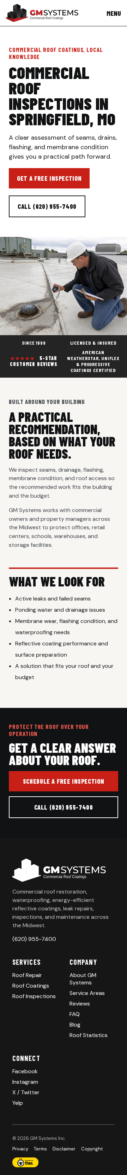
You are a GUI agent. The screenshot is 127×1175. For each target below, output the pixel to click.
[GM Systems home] (42, 13)
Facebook (25, 1071)
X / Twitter (26, 1092)
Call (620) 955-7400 (47, 206)
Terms (40, 1149)
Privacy (20, 1149)
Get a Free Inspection (49, 178)
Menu (114, 13)
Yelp (17, 1103)
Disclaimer (64, 1149)
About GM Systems (82, 978)
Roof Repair (27, 975)
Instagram (25, 1082)
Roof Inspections (34, 996)
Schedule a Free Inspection (63, 781)
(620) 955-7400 (34, 939)
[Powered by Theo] (63, 1162)
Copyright (92, 1149)
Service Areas (87, 993)
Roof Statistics (88, 1035)
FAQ (74, 1014)
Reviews (79, 1003)
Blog (74, 1024)
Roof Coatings (30, 985)
